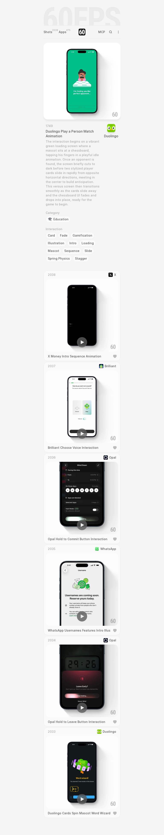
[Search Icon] (110, 32)
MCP (101, 32)
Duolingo (111, 136)
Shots (48, 32)
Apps (62, 32)
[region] (82, 81)
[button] (58, 110)
